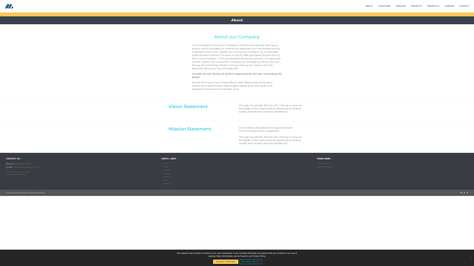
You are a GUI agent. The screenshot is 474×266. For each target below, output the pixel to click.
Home (165, 163)
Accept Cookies (225, 262)
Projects (416, 6)
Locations (384, 6)
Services (401, 6)
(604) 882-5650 (22, 164)
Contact (464, 6)
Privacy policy (251, 262)
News (165, 180)
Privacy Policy (323, 163)
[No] (471, 258)
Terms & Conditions (325, 167)
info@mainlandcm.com (26, 167)
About (369, 6)
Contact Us (167, 183)
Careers (449, 6)
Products (433, 6)
